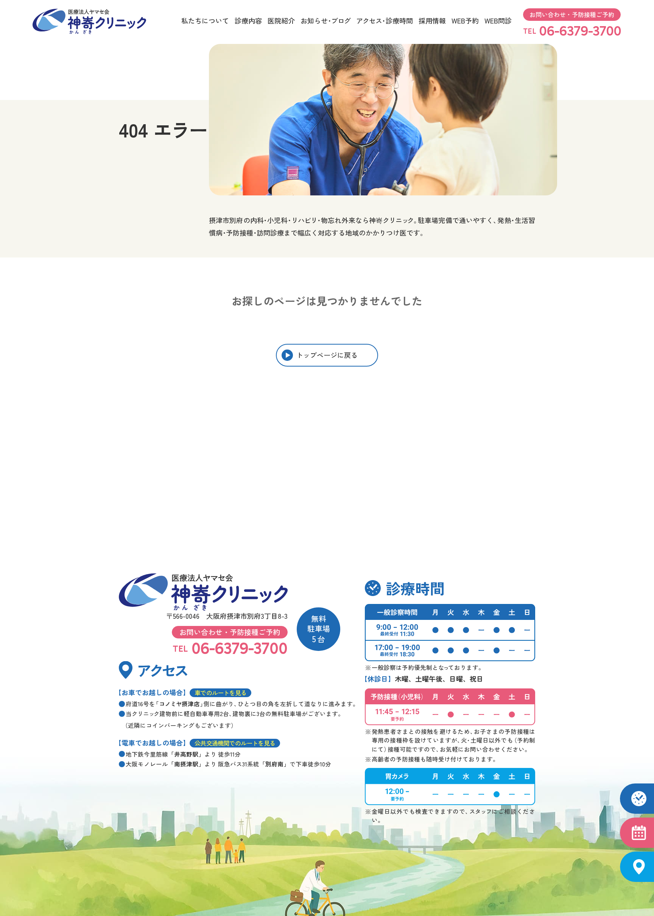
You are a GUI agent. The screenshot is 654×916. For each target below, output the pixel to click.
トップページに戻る (327, 355)
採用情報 (432, 20)
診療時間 (384, 20)
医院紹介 (281, 20)
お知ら (325, 20)
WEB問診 (498, 20)
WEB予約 (465, 20)
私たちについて (205, 20)
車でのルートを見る (220, 692)
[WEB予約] (637, 833)
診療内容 (248, 20)
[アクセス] (637, 867)
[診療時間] (637, 798)
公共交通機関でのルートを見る (235, 743)
